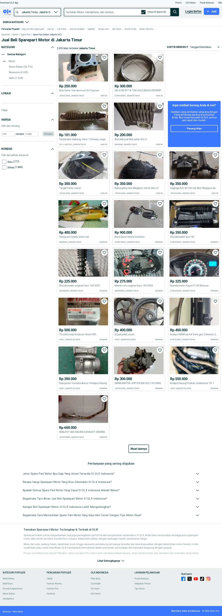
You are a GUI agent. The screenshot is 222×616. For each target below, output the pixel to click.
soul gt (50, 29)
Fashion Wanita (54, 583)
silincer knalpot (77, 29)
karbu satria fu (146, 29)
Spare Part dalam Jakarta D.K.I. (47, 35)
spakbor (91, 29)
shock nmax (130, 29)
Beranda (6, 35)
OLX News (96, 593)
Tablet (49, 578)
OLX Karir (95, 588)
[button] (9, 2)
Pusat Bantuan (142, 578)
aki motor (116, 29)
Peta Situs (95, 578)
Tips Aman (140, 588)
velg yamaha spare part (33, 29)
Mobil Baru (8, 583)
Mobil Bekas (8, 578)
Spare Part (25, 35)
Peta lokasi (17, 611)
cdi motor (61, 29)
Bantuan (7, 611)
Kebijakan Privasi (143, 583)
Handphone (8, 598)
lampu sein (103, 29)
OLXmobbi (95, 583)
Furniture (51, 593)
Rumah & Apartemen (13, 588)
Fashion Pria (52, 588)
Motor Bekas (9, 593)
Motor (15, 35)
